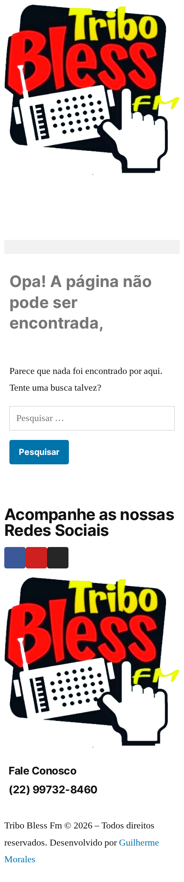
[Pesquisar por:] (92, 418)
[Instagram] (57, 557)
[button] (92, 247)
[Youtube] (36, 557)
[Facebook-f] (15, 557)
